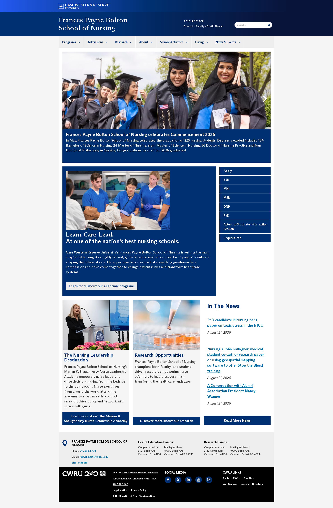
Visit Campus (230, 484)
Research (121, 42)
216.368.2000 (120, 484)
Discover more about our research (166, 421)
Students (189, 26)
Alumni (218, 26)
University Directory (252, 484)
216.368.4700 (88, 450)
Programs (69, 42)
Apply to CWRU (231, 478)
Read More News (237, 420)
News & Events (226, 42)
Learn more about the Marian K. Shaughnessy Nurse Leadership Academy (95, 418)
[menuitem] (71, 42)
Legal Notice (120, 490)
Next (266, 93)
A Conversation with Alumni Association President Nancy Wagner (231, 391)
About (143, 42)
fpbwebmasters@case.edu (93, 456)
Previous (70, 93)
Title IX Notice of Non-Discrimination (134, 496)
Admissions (95, 42)
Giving (199, 42)
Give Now (249, 478)
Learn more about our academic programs (102, 286)
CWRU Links (232, 472)
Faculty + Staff (204, 26)
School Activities (171, 42)
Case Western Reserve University (140, 472)
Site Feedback (79, 462)
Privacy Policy (138, 490)
